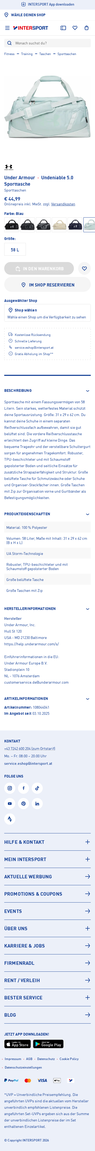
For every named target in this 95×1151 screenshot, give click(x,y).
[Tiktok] (37, 788)
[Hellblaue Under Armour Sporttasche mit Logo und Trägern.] (47, 107)
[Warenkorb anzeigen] (86, 28)
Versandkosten (63, 204)
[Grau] (27, 224)
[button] (47, 391)
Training (27, 54)
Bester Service (23, 997)
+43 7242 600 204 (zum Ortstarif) (29, 748)
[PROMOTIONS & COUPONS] (47, 893)
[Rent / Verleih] (47, 980)
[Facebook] (23, 788)
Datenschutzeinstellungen (23, 1067)
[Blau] (75, 224)
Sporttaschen (67, 54)
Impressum (13, 1059)
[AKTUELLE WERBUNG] (47, 876)
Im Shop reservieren (52, 285)
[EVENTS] (47, 911)
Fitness (9, 54)
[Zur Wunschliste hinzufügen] (84, 268)
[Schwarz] (11, 224)
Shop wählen (26, 310)
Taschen (45, 54)
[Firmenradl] (47, 962)
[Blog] (47, 1014)
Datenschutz (46, 1059)
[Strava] (9, 819)
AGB (29, 1059)
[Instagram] (9, 788)
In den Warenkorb (43, 268)
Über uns (15, 928)
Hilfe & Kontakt (24, 842)
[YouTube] (9, 803)
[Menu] (7, 28)
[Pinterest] (23, 803)
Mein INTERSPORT (25, 859)
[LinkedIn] (37, 803)
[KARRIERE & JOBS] (47, 945)
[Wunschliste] (75, 28)
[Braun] (59, 224)
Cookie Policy (69, 1059)
